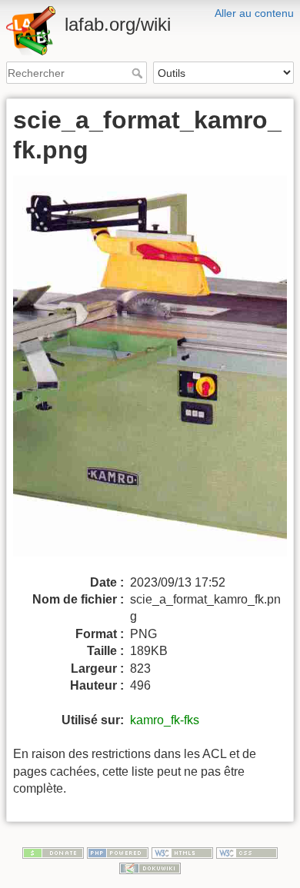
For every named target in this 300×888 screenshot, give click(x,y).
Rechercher (139, 73)
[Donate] (53, 852)
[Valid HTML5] (182, 852)
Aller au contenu (254, 13)
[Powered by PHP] (117, 852)
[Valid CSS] (247, 852)
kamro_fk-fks (164, 720)
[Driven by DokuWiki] (150, 867)
